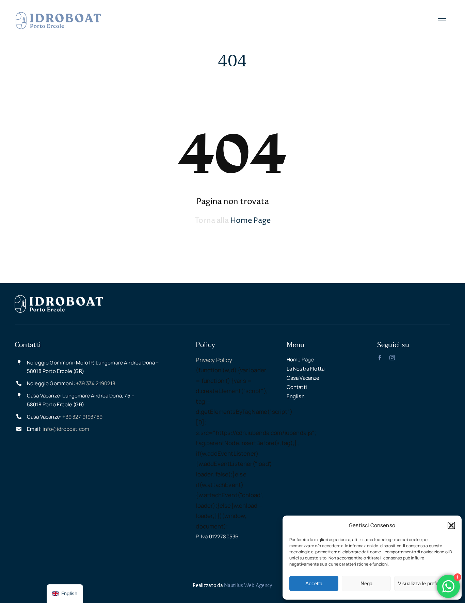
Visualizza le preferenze (424, 583)
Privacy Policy (214, 360)
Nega (366, 583)
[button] (451, 525)
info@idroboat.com (66, 429)
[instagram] (392, 357)
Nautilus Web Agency (248, 585)
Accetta (313, 583)
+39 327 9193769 (82, 416)
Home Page (250, 221)
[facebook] (380, 357)
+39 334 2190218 (96, 383)
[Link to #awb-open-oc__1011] (442, 20)
